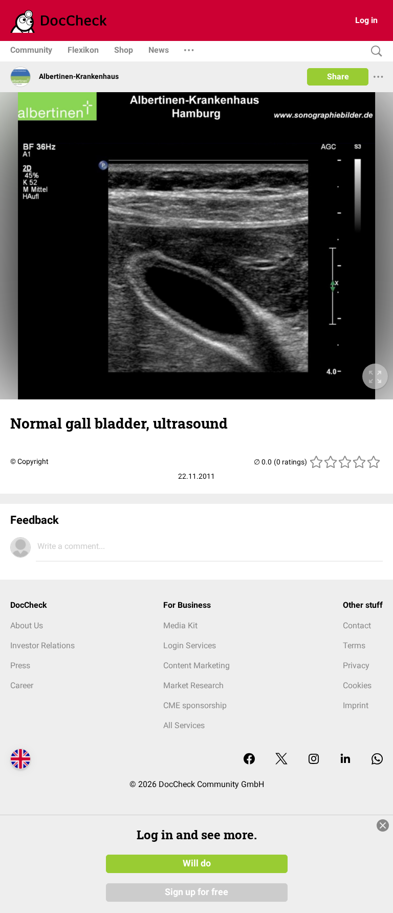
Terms (354, 645)
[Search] (374, 51)
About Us (26, 625)
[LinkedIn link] (345, 760)
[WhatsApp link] (377, 760)
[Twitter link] (281, 760)
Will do (197, 863)
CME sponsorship (195, 705)
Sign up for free (196, 892)
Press (20, 665)
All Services (184, 725)
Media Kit (180, 625)
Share (338, 76)
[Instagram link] (313, 760)
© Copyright (29, 461)
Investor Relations (42, 645)
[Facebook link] (249, 760)
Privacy (356, 665)
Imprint (355, 705)
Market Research (193, 685)
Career (21, 685)
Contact (357, 625)
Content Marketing (196, 665)
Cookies (357, 685)
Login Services (189, 645)
